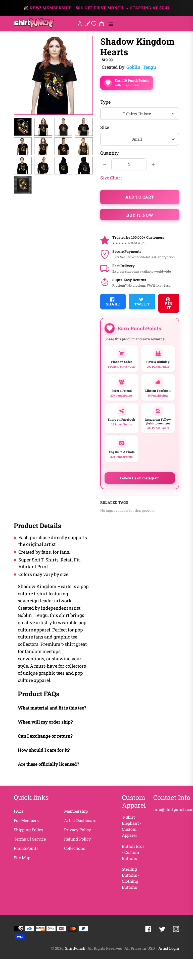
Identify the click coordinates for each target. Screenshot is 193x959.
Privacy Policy (77, 829)
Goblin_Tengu (141, 67)
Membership (76, 811)
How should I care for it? (44, 750)
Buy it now (139, 215)
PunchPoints (26, 848)
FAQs (18, 811)
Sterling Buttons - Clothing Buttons (130, 878)
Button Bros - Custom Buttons (133, 852)
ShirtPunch (75, 948)
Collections (74, 848)
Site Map (22, 857)
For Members (26, 820)
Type (105, 102)
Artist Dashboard (80, 820)
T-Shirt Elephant (130, 820)
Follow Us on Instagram (140, 478)
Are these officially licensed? (48, 764)
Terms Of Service (30, 839)
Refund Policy (77, 839)
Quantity (109, 153)
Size (104, 127)
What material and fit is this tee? (52, 708)
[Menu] (111, 23)
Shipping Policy (28, 829)
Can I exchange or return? (45, 736)
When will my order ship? (45, 722)
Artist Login (168, 948)
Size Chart (111, 178)
